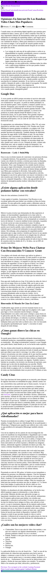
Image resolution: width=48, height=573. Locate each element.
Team (30, 10)
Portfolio (40, 10)
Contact (34, 10)
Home (3, 10)
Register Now (7, 14)
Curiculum (13, 10)
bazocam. (7, 394)
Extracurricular (22, 10)
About (7, 10)
